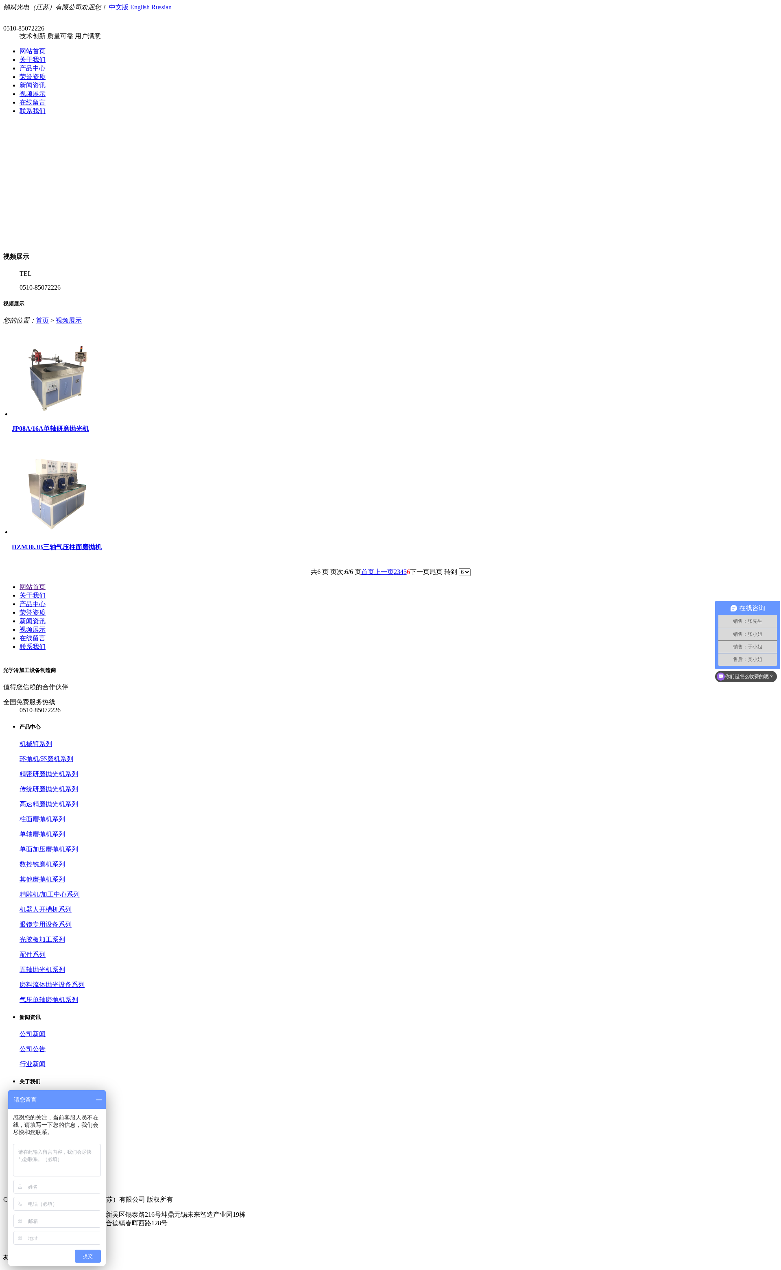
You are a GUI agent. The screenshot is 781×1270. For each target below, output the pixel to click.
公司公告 (33, 1048)
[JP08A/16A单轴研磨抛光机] (58, 413)
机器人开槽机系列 (46, 909)
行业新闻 (33, 1064)
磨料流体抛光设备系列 (52, 984)
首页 (42, 320)
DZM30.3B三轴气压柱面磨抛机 (57, 546)
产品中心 (33, 68)
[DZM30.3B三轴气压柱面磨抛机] (58, 531)
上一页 (384, 571)
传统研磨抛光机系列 (49, 789)
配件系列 (33, 954)
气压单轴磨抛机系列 (49, 999)
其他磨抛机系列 (42, 879)
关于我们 (33, 59)
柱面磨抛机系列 (42, 819)
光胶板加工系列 (42, 939)
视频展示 (33, 93)
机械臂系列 (36, 743)
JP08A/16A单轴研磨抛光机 (50, 428)
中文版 (119, 7)
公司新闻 (33, 1033)
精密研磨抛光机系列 (49, 773)
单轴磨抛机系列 (42, 834)
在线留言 (33, 102)
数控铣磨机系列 (42, 864)
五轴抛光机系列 (42, 969)
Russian (161, 7)
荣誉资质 (33, 76)
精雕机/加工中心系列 (50, 894)
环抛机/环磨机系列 (46, 758)
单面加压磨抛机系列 (49, 849)
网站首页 (33, 51)
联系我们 (33, 110)
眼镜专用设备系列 (46, 924)
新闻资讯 (33, 85)
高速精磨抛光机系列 (49, 804)
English (140, 7)
